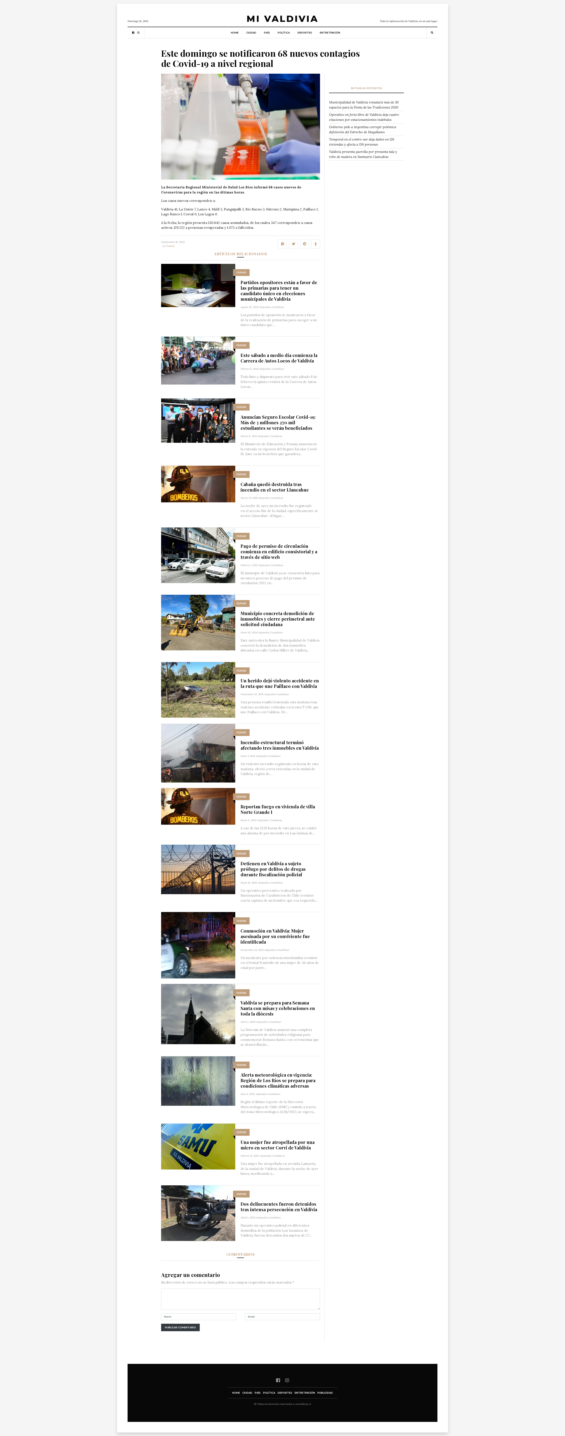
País (267, 32)
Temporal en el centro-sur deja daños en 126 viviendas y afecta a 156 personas (361, 141)
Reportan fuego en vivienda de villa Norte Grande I (278, 809)
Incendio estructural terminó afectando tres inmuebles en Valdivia (280, 745)
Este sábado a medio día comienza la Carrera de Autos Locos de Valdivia (279, 358)
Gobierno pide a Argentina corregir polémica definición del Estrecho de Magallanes (362, 129)
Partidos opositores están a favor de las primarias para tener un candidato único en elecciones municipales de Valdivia (279, 290)
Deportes (305, 32)
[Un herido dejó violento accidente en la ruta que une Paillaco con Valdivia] (198, 689)
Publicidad (325, 1392)
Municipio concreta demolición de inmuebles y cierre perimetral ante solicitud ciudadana (278, 618)
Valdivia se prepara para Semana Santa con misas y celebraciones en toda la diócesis (278, 1008)
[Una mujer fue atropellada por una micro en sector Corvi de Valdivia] (198, 1146)
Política (284, 32)
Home (235, 32)
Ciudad (251, 32)
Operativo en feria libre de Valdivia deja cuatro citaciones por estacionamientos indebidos (364, 117)
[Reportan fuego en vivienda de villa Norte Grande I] (198, 806)
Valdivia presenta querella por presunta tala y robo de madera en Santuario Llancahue (363, 154)
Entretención (330, 32)
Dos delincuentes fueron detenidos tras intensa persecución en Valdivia (279, 1206)
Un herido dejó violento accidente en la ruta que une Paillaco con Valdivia (280, 683)
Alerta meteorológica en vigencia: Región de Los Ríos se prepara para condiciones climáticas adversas (278, 1080)
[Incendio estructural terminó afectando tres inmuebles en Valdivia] (198, 753)
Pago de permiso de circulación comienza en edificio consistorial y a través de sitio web (279, 551)
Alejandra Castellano (271, 307)
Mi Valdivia (282, 18)
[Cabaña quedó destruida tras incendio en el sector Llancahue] (198, 484)
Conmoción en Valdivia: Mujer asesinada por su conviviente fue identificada (275, 936)
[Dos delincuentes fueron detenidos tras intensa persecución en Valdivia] (198, 1213)
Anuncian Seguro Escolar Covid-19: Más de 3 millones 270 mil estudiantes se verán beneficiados (278, 422)
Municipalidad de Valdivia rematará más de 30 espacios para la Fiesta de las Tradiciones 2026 (364, 104)
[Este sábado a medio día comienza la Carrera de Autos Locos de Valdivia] (198, 360)
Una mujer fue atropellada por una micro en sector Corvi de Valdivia (278, 1145)
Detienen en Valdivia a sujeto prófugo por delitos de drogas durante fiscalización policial (273, 868)
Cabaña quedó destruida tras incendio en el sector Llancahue (275, 487)
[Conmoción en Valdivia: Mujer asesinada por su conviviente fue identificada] (198, 945)
